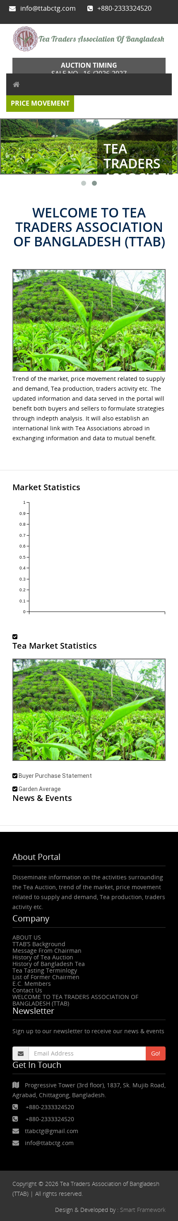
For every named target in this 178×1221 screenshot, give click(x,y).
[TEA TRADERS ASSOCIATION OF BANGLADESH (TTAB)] (89, 39)
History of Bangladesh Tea (48, 964)
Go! (155, 1053)
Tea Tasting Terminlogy (44, 970)
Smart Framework (143, 1210)
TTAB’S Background (38, 944)
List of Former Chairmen (45, 977)
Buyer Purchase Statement (55, 775)
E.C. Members (31, 983)
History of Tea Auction (42, 957)
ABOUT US (26, 937)
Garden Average (40, 789)
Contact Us (27, 990)
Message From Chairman (47, 950)
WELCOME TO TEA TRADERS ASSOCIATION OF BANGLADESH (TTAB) (75, 1000)
